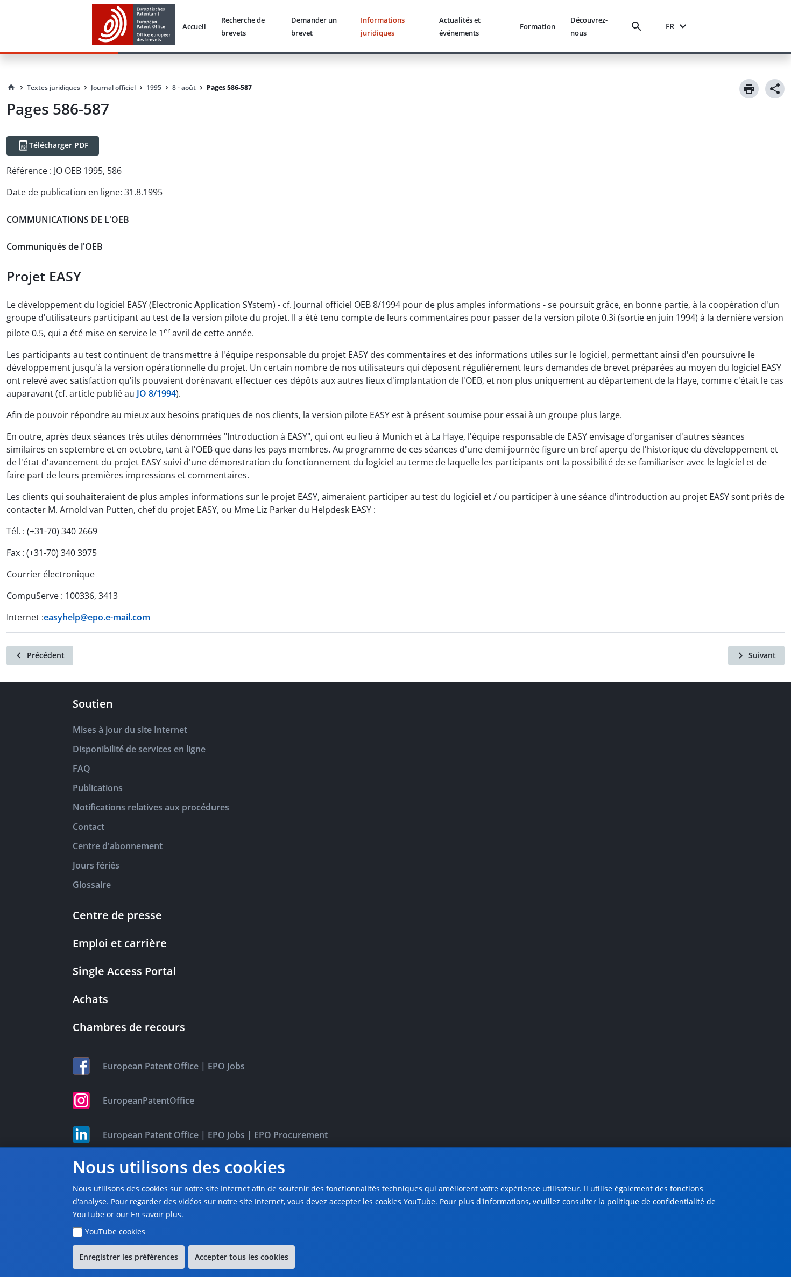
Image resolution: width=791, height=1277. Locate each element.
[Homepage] (11, 88)
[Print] (749, 88)
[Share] (775, 88)
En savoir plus (156, 1214)
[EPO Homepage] (133, 26)
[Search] (638, 26)
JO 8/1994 (156, 393)
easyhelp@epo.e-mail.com (97, 617)
